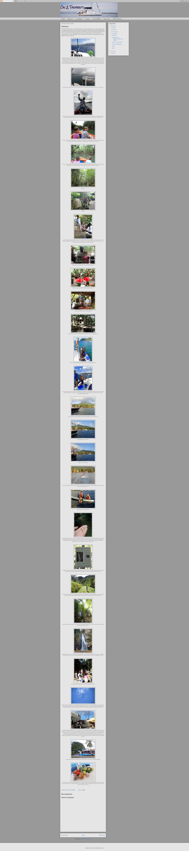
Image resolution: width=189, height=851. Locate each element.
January (114, 33)
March (113, 29)
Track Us (87, 18)
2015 (112, 51)
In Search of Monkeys (117, 44)
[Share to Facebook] (83, 790)
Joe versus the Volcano (117, 42)
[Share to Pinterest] (84, 790)
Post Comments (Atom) (86, 839)
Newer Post (64, 835)
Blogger (101, 848)
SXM (113, 48)
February (114, 31)
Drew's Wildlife (97, 18)
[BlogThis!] (80, 790)
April (113, 27)
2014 (112, 53)
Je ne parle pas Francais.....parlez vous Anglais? (117, 39)
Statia (113, 46)
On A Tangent (71, 7)
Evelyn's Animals (117, 18)
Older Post (102, 835)
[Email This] (79, 790)
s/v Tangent (79, 18)
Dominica (114, 35)
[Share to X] (81, 790)
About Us (70, 18)
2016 (112, 26)
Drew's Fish (107, 18)
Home (63, 18)
